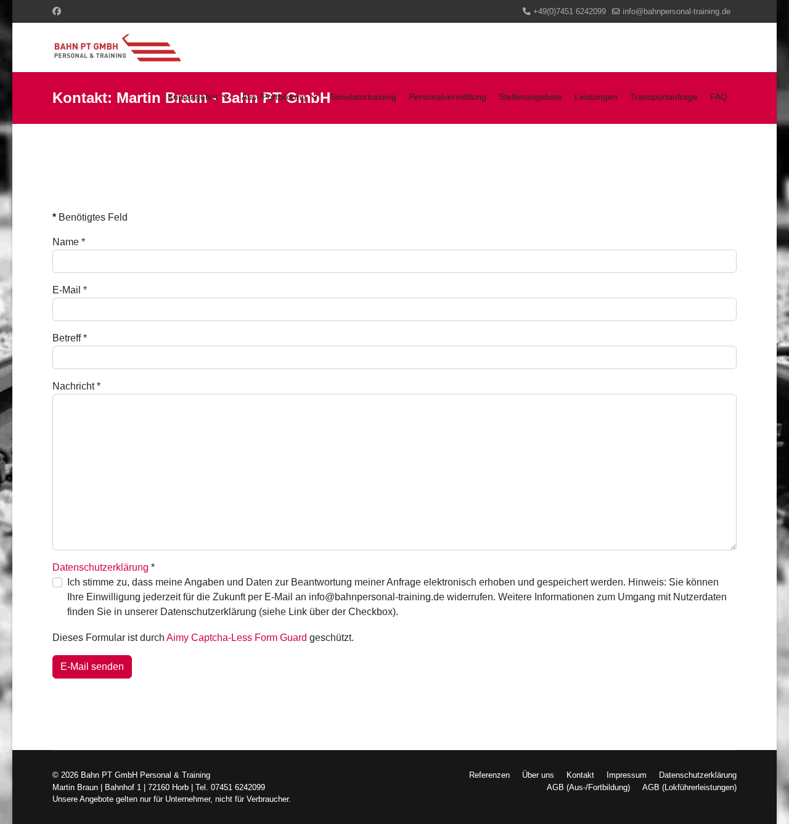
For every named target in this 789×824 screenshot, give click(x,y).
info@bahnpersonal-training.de (676, 11)
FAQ (718, 97)
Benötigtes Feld (90, 217)
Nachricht (76, 386)
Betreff (69, 338)
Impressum (627, 775)
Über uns (538, 775)
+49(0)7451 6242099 (569, 11)
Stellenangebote (530, 97)
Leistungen (596, 97)
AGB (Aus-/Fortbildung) (588, 787)
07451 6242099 (238, 787)
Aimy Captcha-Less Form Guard (236, 637)
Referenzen (489, 775)
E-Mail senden (92, 666)
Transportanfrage (664, 97)
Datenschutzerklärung (100, 567)
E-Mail (69, 290)
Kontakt (580, 775)
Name (68, 242)
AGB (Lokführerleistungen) (689, 787)
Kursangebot (193, 97)
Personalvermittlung (447, 97)
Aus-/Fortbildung (274, 97)
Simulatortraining (363, 97)
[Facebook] (56, 11)
